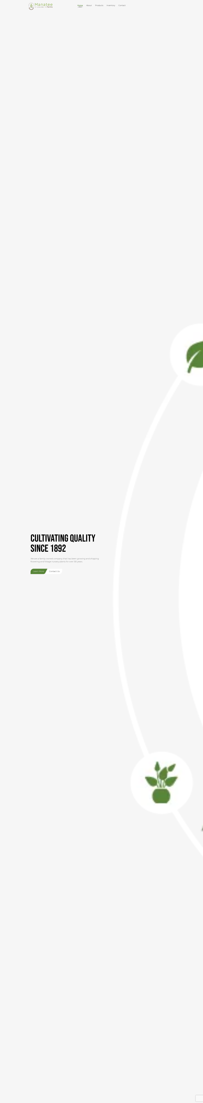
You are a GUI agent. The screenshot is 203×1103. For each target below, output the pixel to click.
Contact (122, 5)
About (89, 5)
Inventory (111, 5)
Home (80, 5)
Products (99, 5)
